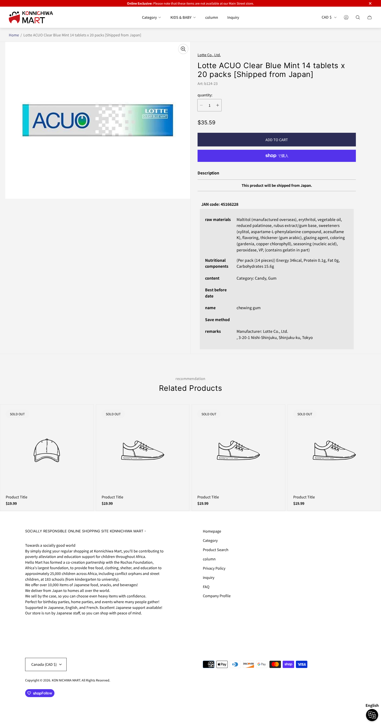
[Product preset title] (47, 450)
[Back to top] (351, 706)
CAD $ (327, 17)
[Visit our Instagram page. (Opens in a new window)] (30, 625)
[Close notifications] (370, 3)
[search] (358, 17)
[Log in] (346, 17)
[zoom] (183, 49)
